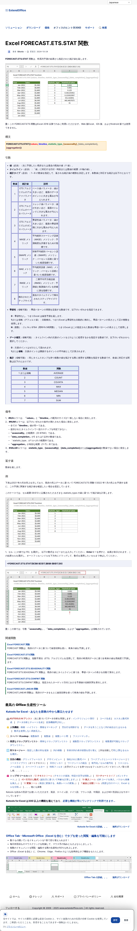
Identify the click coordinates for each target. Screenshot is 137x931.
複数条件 (35, 736)
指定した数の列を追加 (38, 750)
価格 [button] (47, 27)
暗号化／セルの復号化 (102, 763)
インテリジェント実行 (83, 718)
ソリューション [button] (13, 27)
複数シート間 (61, 736)
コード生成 (105, 718)
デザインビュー (54, 759)
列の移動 (57, 750)
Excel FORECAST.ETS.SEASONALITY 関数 (29, 668)
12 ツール (43, 775)
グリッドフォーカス (32, 759)
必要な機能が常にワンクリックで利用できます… (89, 800)
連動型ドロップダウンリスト (86, 741)
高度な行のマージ (110, 783)
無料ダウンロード (121, 826)
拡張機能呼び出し (54, 722)
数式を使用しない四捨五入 (27, 731)
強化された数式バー (76, 759)
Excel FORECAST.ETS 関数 (21, 654)
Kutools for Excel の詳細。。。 (93, 826)
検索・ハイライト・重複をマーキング (39, 727)
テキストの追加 (61, 775)
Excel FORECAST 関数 (18, 644)
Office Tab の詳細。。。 (96, 877)
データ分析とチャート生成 (30, 722)
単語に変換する (46, 783)
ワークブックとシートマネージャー (108, 759)
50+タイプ (105, 775)
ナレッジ (37, 896)
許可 (115, 920)
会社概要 (118, 896)
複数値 (47, 736)
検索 (104, 27)
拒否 (126, 920)
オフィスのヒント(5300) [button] (67, 27)
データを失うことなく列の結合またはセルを (105, 727)
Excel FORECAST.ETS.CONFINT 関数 (26, 678)
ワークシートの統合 (77, 763)
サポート (90, 27)
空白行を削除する (70, 727)
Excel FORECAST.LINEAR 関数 (22, 688)
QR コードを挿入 (106, 779)
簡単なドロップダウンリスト (54, 741)
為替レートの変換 (65, 783)
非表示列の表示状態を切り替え (82, 750)
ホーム (16, 896)
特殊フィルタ (56, 766)
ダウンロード (33, 27)
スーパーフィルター (35, 766)
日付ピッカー (56, 763)
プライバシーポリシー (89, 896)
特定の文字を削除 (80, 775)
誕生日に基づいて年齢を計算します (58, 779)
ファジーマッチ (80, 736)
